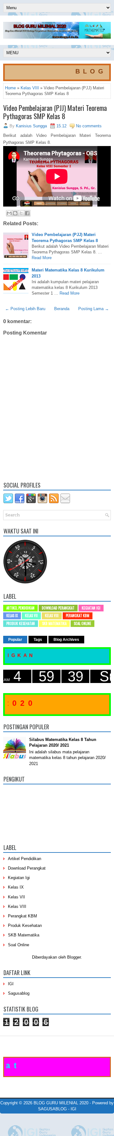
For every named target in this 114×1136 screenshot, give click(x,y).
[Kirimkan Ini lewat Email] (9, 213)
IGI (11, 983)
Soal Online (82, 623)
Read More (42, 257)
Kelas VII (31, 615)
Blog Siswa (68, 1127)
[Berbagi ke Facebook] (27, 213)
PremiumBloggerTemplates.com (25, 1122)
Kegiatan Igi (91, 607)
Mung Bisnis (101, 1122)
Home (10, 88)
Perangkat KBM (77, 615)
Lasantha (93, 1117)
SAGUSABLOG (52, 1109)
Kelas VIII (30, 88)
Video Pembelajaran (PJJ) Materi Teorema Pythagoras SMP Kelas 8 (55, 112)
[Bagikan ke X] (21, 213)
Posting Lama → (93, 308)
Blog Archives (66, 639)
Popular (15, 639)
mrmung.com (47, 1127)
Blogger (74, 957)
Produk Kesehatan (20, 623)
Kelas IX (12, 615)
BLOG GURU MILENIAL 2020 (61, 1103)
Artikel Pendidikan (20, 607)
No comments (89, 126)
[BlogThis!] (15, 213)
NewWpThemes (41, 1117)
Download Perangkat (58, 607)
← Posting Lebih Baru (25, 308)
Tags (38, 639)
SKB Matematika (54, 623)
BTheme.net (62, 1122)
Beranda (61, 308)
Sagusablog (18, 993)
